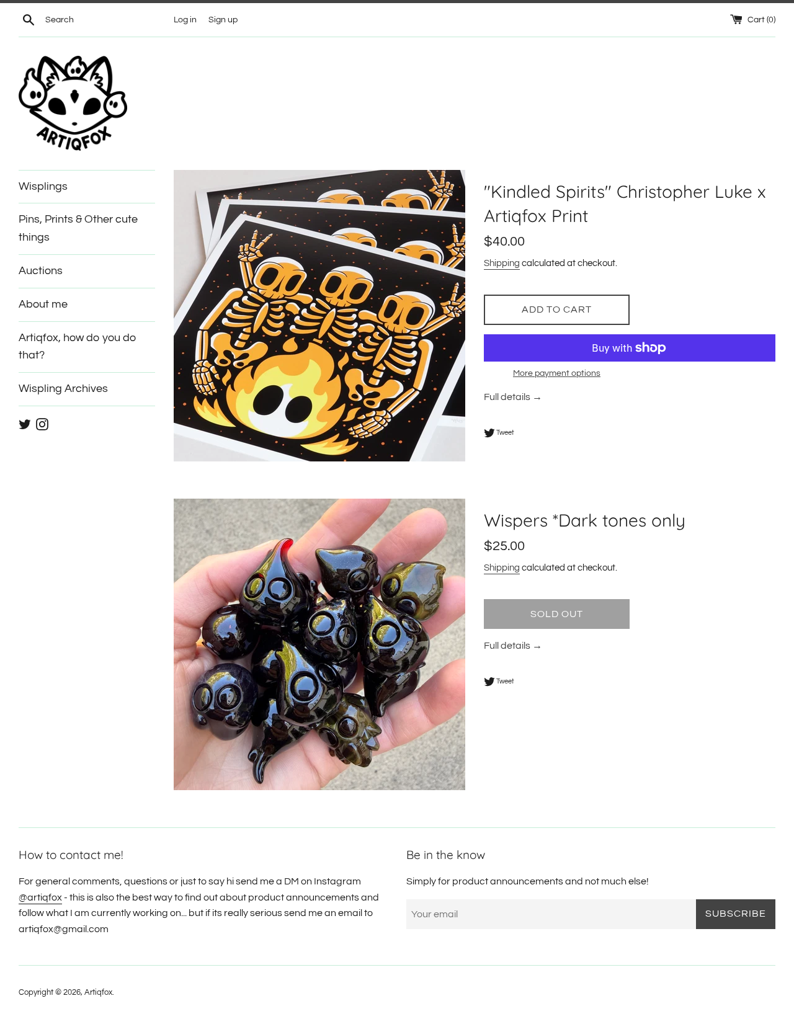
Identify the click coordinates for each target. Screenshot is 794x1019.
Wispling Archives (63, 388)
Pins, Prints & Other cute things (78, 228)
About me (43, 304)
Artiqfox (98, 993)
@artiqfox (40, 897)
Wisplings (43, 186)
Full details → (513, 397)
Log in (185, 19)
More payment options (556, 373)
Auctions (41, 271)
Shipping (502, 263)
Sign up (223, 19)
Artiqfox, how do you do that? (77, 347)
